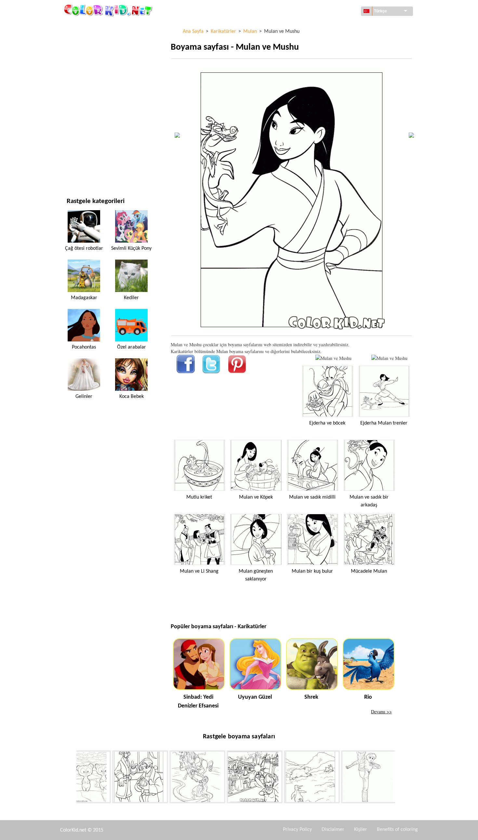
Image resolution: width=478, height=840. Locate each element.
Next (400, 778)
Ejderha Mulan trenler (383, 423)
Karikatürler (81, 79)
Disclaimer (333, 829)
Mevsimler (78, 105)
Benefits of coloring (397, 829)
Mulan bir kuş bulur (312, 571)
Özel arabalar (131, 347)
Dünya (73, 39)
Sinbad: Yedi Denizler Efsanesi (198, 701)
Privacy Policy (297, 829)
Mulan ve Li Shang (199, 571)
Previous (71, 778)
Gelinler (83, 396)
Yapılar (74, 52)
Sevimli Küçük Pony (131, 248)
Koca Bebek (131, 396)
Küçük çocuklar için (88, 132)
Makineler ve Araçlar (90, 25)
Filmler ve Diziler (85, 159)
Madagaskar (84, 297)
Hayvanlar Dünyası (87, 65)
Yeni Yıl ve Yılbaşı (85, 145)
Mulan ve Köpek (256, 497)
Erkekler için (81, 119)
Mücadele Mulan (369, 571)
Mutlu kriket (199, 497)
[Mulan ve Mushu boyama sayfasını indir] (389, 358)
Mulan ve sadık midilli (312, 497)
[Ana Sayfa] (109, 10)
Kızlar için (78, 92)
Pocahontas (84, 347)
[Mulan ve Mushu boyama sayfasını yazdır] (333, 358)
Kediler (131, 297)
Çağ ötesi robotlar (84, 248)
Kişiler (360, 829)
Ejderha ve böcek (327, 423)
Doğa (72, 172)
